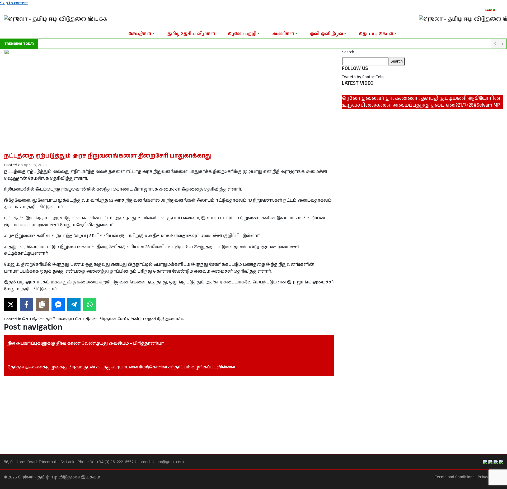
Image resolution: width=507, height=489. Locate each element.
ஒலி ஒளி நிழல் (326, 34)
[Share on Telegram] (74, 304)
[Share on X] (10, 304)
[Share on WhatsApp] (89, 304)
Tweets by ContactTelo (363, 77)
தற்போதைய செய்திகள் (71, 319)
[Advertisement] (162, 415)
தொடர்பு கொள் (376, 34)
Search (348, 52)
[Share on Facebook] (26, 304)
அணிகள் (283, 34)
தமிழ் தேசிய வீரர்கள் (191, 34)
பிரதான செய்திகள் (118, 319)
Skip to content (14, 3)
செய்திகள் (140, 34)
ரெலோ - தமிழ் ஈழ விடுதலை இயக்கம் (59, 477)
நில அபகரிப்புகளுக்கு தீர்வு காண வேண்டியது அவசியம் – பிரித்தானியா (86, 343)
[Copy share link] (42, 304)
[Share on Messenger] (58, 304)
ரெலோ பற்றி (242, 34)
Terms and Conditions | (456, 477)
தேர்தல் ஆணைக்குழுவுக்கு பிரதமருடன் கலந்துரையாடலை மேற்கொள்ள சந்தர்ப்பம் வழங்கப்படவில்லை (121, 367)
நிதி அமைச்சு (171, 319)
